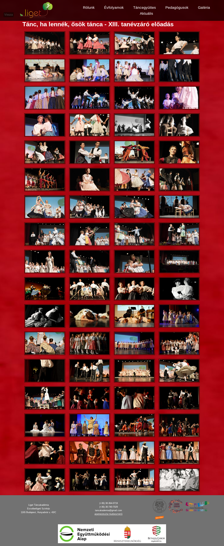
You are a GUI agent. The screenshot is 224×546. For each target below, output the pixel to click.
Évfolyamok (114, 7)
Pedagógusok (176, 7)
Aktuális (146, 13)
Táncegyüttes (144, 7)
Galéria (204, 7)
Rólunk (89, 7)
